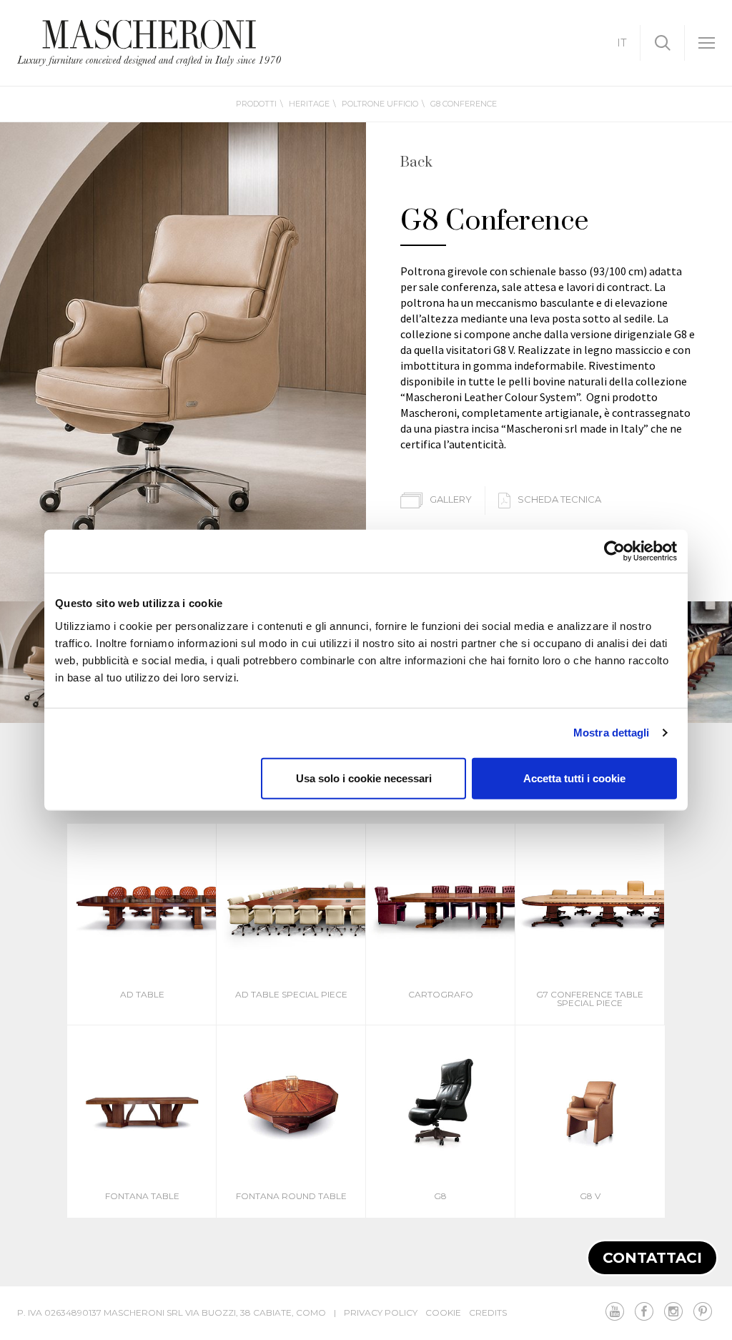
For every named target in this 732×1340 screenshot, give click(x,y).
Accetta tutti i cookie (574, 778)
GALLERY (452, 499)
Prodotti (256, 104)
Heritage (309, 104)
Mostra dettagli (611, 732)
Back (416, 163)
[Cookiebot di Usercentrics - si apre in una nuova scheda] (614, 551)
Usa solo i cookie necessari (364, 778)
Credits (488, 1312)
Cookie (443, 1312)
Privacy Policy (380, 1312)
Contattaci (652, 1257)
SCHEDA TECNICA (559, 499)
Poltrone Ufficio (380, 104)
